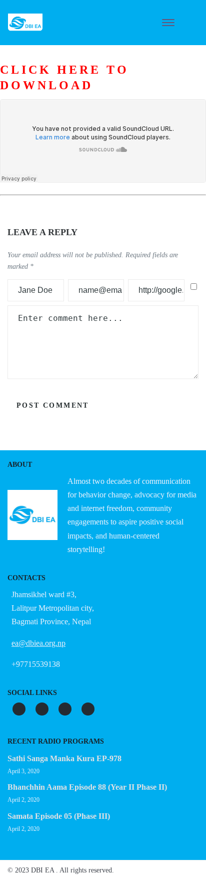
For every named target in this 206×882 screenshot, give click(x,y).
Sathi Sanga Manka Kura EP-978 (65, 758)
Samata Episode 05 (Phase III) (59, 816)
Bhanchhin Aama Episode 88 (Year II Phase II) (87, 787)
